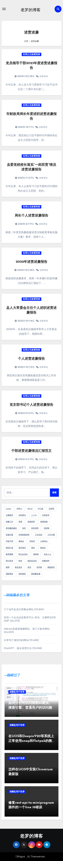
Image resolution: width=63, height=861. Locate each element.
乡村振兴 (22, 515)
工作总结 (38, 535)
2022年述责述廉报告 (31, 262)
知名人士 (47, 554)
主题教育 (9, 515)
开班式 (32, 541)
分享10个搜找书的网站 (16, 640)
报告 (33, 548)
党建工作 (9, 522)
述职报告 (22, 574)
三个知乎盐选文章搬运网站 (18, 609)
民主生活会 (23, 554)
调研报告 (9, 574)
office (19, 509)
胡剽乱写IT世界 (17, 692)
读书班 (39, 567)
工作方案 (51, 535)
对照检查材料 (24, 535)
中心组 (40, 509)
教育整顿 (9, 554)
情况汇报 (9, 548)
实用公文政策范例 (31, 54)
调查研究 (51, 567)
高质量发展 (35, 574)
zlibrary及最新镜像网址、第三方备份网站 (27, 628)
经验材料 (45, 561)
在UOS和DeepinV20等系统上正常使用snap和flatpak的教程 (31, 741)
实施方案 (9, 535)
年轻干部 (9, 541)
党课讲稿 (44, 522)
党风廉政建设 (11, 528)
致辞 (7, 567)
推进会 (43, 548)
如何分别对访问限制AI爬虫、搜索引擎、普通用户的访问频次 (30, 707)
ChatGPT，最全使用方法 (18, 648)
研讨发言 (9, 561)
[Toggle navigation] (4, 9)
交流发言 (45, 515)
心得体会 (44, 541)
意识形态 (22, 548)
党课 (20, 522)
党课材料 (31, 522)
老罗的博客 (31, 9)
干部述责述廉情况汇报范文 (31, 451)
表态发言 (18, 567)
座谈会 (21, 541)
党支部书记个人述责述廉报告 (31, 405)
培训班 (46, 528)
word (30, 509)
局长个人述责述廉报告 (31, 215)
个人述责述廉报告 (31, 359)
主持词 (51, 509)
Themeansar (37, 856)
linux (8, 509)
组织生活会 (32, 561)
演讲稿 (36, 554)
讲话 (29, 567)
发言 (24, 528)
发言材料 (35, 528)
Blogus (21, 856)
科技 (20, 561)
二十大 (34, 515)
